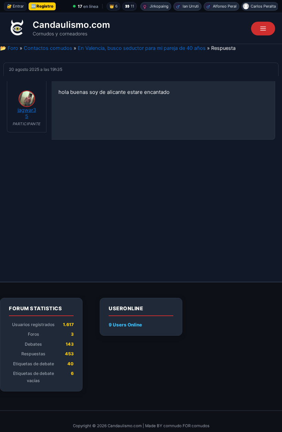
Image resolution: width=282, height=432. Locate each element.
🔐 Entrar (15, 6)
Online (125, 324)
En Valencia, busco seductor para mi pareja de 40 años (142, 48)
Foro (13, 48)
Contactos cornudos (48, 48)
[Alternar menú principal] (263, 28)
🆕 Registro (42, 6)
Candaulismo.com (71, 24)
